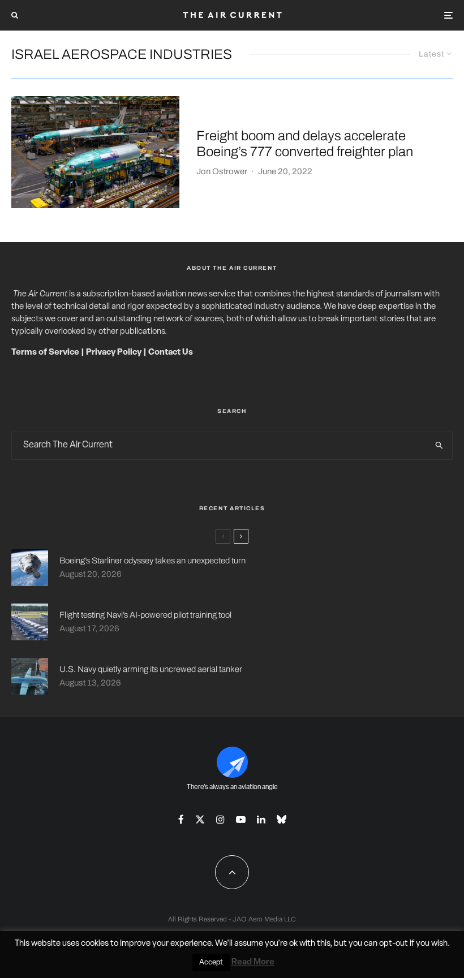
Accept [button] (211, 962)
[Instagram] (220, 819)
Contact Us (170, 352)
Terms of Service (45, 352)
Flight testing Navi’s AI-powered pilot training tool (145, 614)
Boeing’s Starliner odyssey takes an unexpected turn (152, 560)
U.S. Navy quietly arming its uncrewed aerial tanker (150, 669)
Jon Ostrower (221, 171)
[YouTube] (240, 819)
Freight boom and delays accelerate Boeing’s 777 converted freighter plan (304, 144)
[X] (200, 819)
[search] (439, 445)
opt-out (393, 944)
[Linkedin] (261, 819)
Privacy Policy (113, 352)
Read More (252, 962)
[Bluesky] (281, 819)
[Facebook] (181, 819)
